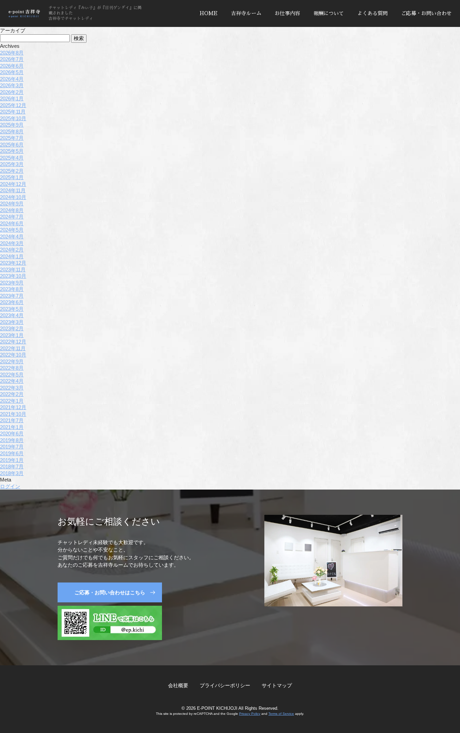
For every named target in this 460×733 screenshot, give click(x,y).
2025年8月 (12, 131)
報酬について (329, 13)
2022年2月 (12, 394)
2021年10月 (13, 414)
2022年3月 (12, 388)
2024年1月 (12, 256)
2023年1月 (12, 335)
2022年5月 (12, 374)
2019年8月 (12, 440)
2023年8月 (12, 289)
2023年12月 (13, 263)
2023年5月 (12, 309)
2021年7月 (12, 420)
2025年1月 (12, 177)
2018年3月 (12, 473)
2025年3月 (12, 164)
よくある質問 (372, 13)
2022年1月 (12, 401)
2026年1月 (12, 98)
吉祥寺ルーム (246, 13)
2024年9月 (12, 203)
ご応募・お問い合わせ (426, 13)
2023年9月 (12, 283)
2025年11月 (13, 111)
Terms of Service (281, 713)
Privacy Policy (249, 713)
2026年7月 (12, 59)
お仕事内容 (287, 13)
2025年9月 (12, 125)
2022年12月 (13, 341)
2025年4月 (12, 158)
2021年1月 (12, 427)
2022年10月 (13, 355)
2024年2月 (12, 250)
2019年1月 (12, 460)
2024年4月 (12, 236)
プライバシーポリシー (225, 685)
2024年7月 (12, 217)
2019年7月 (12, 446)
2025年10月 (13, 118)
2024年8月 (12, 210)
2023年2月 (12, 328)
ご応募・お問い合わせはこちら (109, 592)
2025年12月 (13, 105)
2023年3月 (12, 322)
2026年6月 (12, 66)
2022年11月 (13, 348)
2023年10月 (13, 276)
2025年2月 (12, 171)
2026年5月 (12, 72)
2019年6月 (12, 453)
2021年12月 (13, 407)
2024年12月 (13, 184)
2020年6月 (12, 433)
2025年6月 (12, 144)
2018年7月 (12, 466)
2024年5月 (12, 230)
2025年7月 (12, 138)
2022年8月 (12, 368)
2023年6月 (12, 302)
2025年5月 (12, 151)
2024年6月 (12, 223)
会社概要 (178, 685)
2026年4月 (12, 79)
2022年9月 (12, 361)
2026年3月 (12, 85)
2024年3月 (12, 243)
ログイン (10, 486)
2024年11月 (13, 190)
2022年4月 (12, 381)
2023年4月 (12, 315)
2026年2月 (12, 92)
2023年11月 (13, 269)
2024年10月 (13, 197)
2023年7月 (12, 296)
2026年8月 (12, 53)
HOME (209, 13)
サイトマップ (277, 685)
